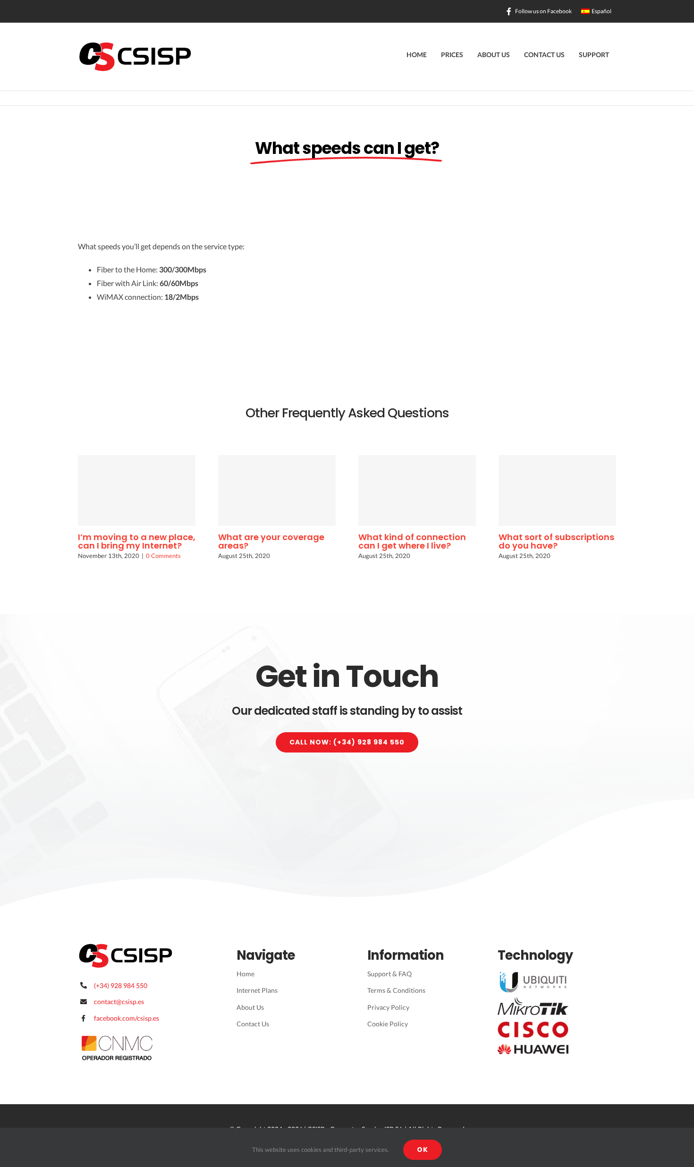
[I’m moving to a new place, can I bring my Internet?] (136, 490)
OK (422, 1149)
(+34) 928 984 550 (120, 985)
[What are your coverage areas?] (277, 490)
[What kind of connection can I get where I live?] (417, 490)
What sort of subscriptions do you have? (556, 541)
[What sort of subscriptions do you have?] (557, 490)
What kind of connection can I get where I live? (412, 541)
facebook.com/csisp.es (126, 1018)
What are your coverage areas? (271, 541)
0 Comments (163, 555)
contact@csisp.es (119, 1002)
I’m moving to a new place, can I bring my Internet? (136, 541)
